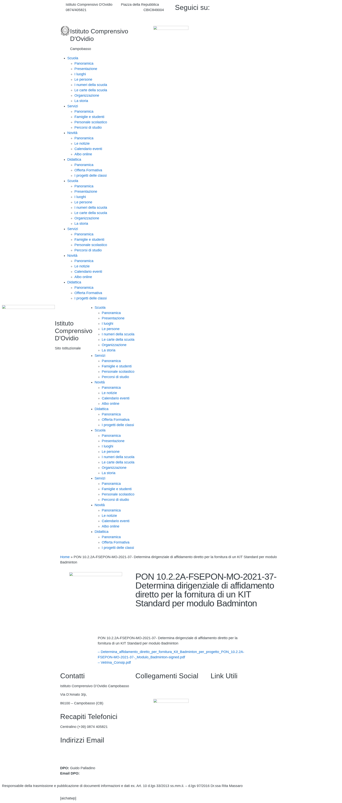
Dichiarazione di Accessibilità (233, 754)
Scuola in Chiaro (224, 729)
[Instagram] (254, 17)
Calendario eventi (88, 149)
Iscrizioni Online (223, 712)
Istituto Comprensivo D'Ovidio (73, 331)
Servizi (72, 106)
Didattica (74, 159)
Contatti (217, 694)
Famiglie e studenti (89, 117)
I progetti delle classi (90, 175)
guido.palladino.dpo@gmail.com (106, 773)
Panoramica (83, 63)
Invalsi (216, 737)
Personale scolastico (90, 122)
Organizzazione (86, 95)
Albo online (83, 154)
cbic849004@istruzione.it (115, 10)
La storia (81, 101)
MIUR (215, 703)
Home (65, 557)
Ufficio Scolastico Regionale (233, 720)
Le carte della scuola (90, 90)
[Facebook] (254, 6)
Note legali (219, 763)
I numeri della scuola (90, 85)
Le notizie (82, 143)
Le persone (83, 79)
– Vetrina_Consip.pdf (114, 662)
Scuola (72, 58)
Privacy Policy (222, 746)
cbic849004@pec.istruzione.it (83, 756)
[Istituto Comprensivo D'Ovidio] (65, 31)
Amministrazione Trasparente (234, 686)
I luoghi (80, 74)
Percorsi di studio (88, 127)
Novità (72, 133)
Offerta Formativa (88, 170)
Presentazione (85, 69)
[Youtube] (254, 12)
